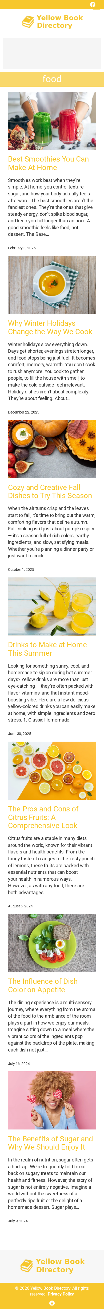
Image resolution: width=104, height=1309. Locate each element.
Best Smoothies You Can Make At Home (48, 163)
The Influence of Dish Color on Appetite (43, 985)
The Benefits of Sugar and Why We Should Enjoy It (50, 1143)
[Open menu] (96, 6)
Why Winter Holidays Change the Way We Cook (50, 327)
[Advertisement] (52, 56)
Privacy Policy (61, 1294)
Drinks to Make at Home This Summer (47, 649)
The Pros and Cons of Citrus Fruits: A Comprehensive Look (43, 817)
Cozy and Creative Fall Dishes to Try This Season (50, 491)
